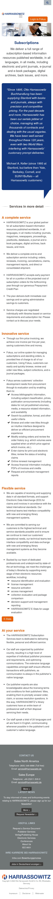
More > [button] (26, 788)
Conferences (27, 841)
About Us (26, 844)
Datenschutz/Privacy (26, 888)
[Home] (13, 13)
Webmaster (39, 893)
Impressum (13, 893)
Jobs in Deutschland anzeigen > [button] (26, 864)
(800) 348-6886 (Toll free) (32, 765)
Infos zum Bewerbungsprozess (26, 857)
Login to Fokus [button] (38, 19)
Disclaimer (26, 893)
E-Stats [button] (7, 619)
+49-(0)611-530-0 (32, 778)
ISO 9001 (26, 847)
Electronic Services (26, 837)
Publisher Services (26, 831)
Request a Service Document (26, 828)
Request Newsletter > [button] (26, 814)
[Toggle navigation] (21, 16)
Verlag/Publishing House (26, 834)
